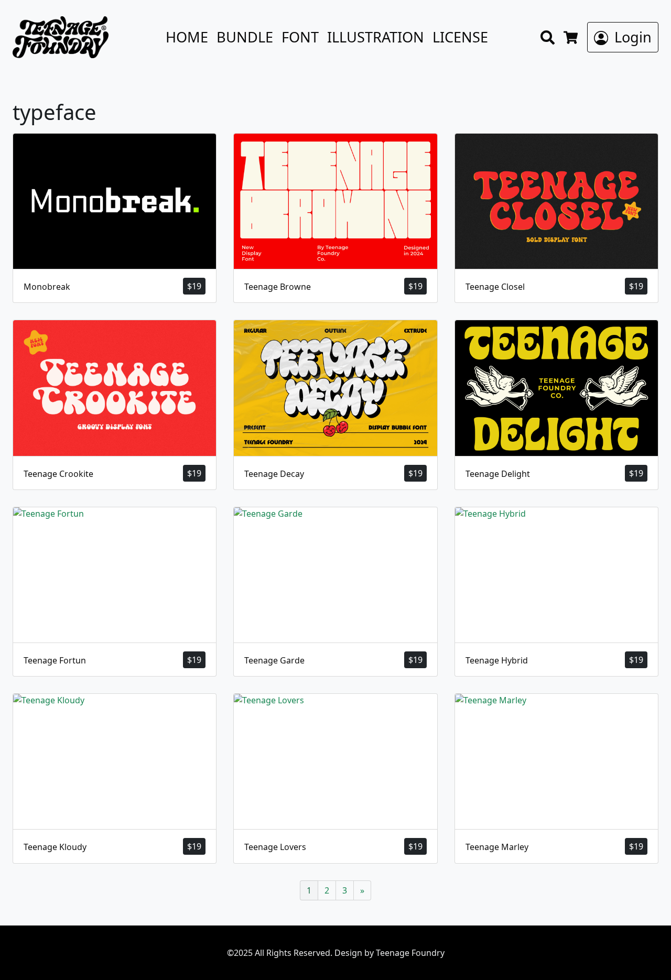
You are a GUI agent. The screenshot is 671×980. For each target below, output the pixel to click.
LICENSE (460, 37)
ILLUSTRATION (375, 37)
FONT (300, 37)
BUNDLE (245, 37)
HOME (187, 37)
